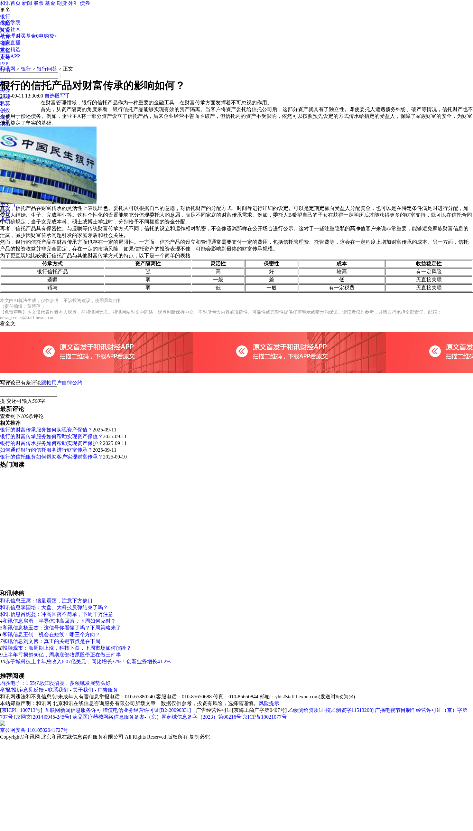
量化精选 (10, 49)
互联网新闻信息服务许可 (73, 710)
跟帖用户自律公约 (61, 382)
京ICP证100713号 (21, 710)
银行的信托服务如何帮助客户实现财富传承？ (51, 456)
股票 (38, 3)
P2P (4, 63)
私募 (5, 103)
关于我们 (83, 690)
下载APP (10, 56)
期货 (62, 3)
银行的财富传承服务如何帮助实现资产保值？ (51, 436)
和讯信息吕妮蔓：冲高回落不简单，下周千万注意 (56, 614)
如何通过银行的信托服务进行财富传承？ (46, 450)
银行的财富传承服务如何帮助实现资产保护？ (51, 443)
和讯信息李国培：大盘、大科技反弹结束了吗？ (54, 607)
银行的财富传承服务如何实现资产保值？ (46, 429)
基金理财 (10, 36)
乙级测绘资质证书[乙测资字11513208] (331, 710)
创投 (5, 110)
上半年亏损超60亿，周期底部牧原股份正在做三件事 (62, 654)
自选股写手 (57, 96)
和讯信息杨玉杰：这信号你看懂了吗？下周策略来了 (62, 627)
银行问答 (47, 68)
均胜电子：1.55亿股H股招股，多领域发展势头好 (55, 683)
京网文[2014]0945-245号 (43, 717)
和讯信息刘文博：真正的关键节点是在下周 (51, 641)
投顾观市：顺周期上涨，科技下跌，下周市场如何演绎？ (67, 648)
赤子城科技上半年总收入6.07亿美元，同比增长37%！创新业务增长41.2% (88, 661)
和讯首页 (10, 3)
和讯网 (7, 68)
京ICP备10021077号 (265, 717)
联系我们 (58, 690)
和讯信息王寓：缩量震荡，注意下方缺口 (46, 600)
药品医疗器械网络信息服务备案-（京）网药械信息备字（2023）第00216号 (156, 717)
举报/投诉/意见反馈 (22, 690)
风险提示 (269, 703)
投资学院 (10, 22)
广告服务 (107, 690)
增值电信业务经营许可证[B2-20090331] (147, 710)
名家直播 (10, 42)
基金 (50, 3)
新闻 (27, 3)
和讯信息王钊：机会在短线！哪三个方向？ (51, 634)
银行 (5, 16)
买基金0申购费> (39, 36)
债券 (85, 3)
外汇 (73, 3)
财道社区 (10, 29)
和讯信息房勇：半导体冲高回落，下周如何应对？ (59, 621)
